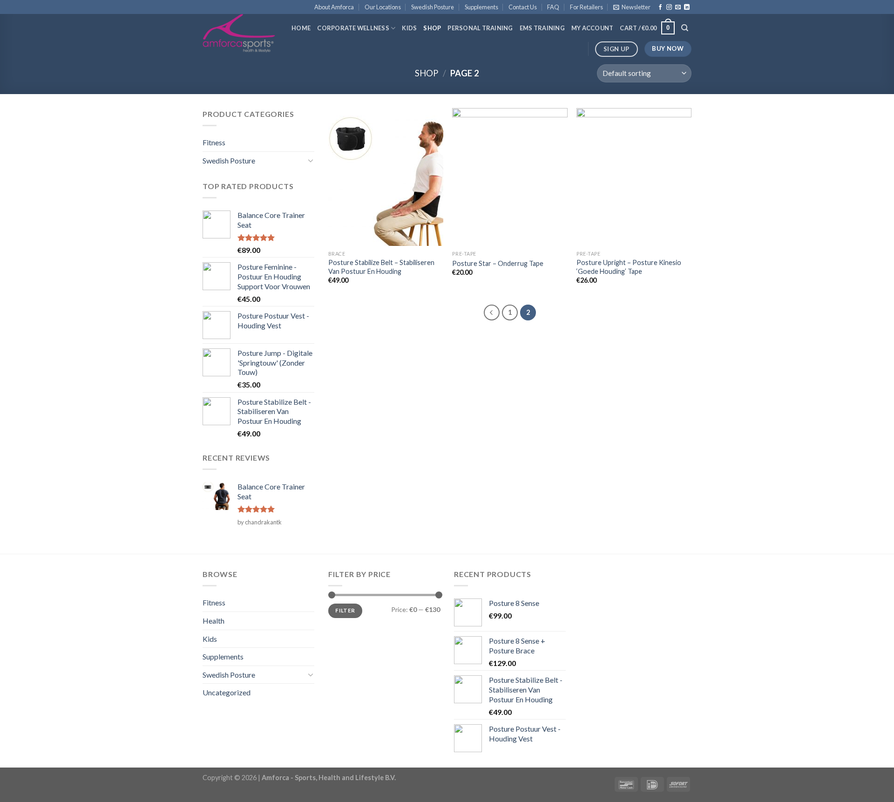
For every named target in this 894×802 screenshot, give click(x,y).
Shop (432, 28)
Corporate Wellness (353, 28)
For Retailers (586, 7)
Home (301, 28)
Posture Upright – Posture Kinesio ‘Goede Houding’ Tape (628, 266)
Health (213, 620)
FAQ (553, 7)
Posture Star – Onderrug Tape (497, 263)
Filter (345, 610)
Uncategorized (227, 692)
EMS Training (542, 28)
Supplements (481, 7)
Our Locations (383, 7)
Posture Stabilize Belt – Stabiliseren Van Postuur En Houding (381, 266)
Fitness (214, 142)
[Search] (684, 28)
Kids (409, 28)
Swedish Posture (432, 7)
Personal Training (480, 28)
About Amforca (334, 7)
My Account (592, 28)
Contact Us (522, 7)
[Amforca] (239, 33)
